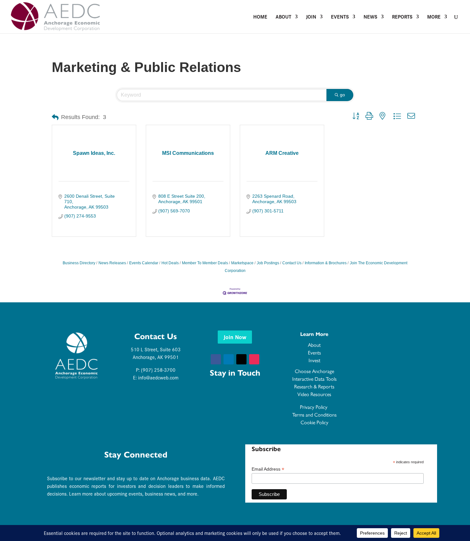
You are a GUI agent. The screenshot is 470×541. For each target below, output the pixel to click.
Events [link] (340, 17)
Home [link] (260, 17)
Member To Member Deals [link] (205, 263)
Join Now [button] (234, 337)
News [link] (370, 17)
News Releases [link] (112, 263)
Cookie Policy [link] (314, 422)
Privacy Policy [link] (314, 407)
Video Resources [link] (314, 394)
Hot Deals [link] (170, 263)
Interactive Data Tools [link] (314, 379)
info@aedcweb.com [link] (158, 377)
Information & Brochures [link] (326, 263)
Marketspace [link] (242, 263)
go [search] (342, 94)
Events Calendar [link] (143, 263)
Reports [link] (402, 17)
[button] (216, 359)
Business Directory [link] (79, 263)
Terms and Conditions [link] (314, 415)
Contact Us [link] (292, 263)
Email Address (268, 469)
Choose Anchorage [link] (314, 371)
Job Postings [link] (268, 263)
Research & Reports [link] (314, 387)
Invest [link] (314, 360)
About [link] (283, 17)
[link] (55, 15)
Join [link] (311, 17)
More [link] (434, 17)
